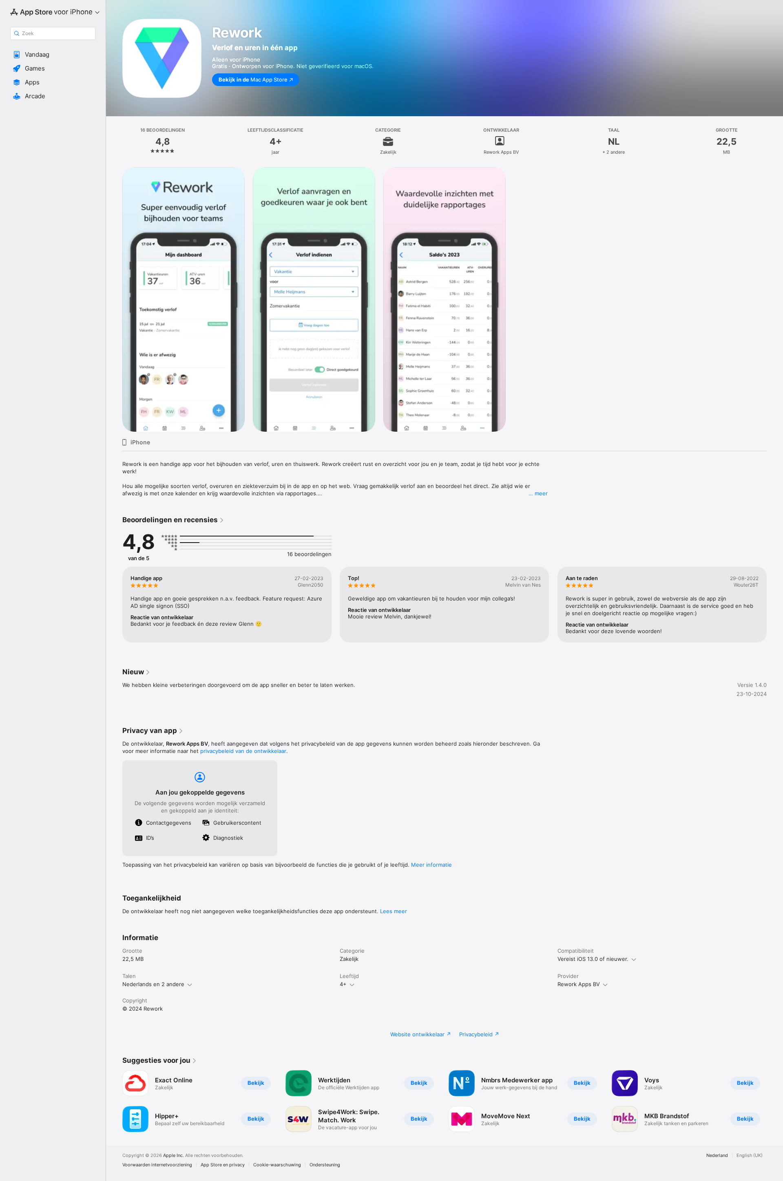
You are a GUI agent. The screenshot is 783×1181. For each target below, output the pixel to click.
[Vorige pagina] (114, 605)
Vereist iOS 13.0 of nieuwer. (592, 959)
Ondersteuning (325, 1165)
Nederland (717, 1155)
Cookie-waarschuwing (277, 1165)
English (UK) (750, 1155)
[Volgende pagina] (775, 605)
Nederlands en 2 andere (153, 984)
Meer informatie (431, 864)
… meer (538, 493)
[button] (53, 55)
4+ (343, 984)
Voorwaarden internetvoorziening (157, 1165)
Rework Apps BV (578, 984)
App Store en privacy (223, 1165)
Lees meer (393, 911)
